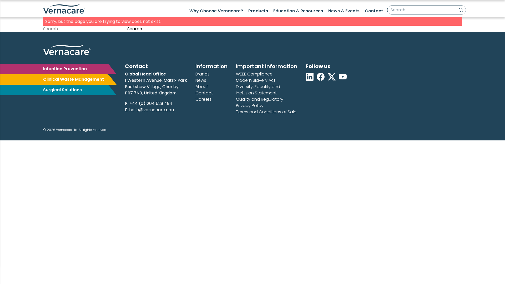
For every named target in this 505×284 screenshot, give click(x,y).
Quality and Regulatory (259, 99)
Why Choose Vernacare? (216, 11)
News (200, 80)
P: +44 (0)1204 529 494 (148, 103)
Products (258, 11)
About (201, 87)
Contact (374, 11)
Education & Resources (298, 11)
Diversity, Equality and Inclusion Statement (258, 90)
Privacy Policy (250, 106)
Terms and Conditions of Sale (266, 112)
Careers (203, 99)
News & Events (344, 11)
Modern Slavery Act (255, 80)
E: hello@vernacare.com (150, 110)
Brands (202, 74)
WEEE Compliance (254, 74)
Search (134, 29)
